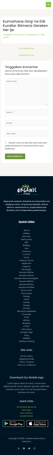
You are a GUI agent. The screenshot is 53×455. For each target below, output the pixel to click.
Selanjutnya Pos (26, 55)
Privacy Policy (26, 356)
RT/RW (26, 326)
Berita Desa (26, 239)
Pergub (26, 305)
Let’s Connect (26, 413)
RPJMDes (27, 323)
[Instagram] (34, 448)
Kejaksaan (26, 263)
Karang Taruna (26, 260)
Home (26, 257)
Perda (26, 299)
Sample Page (26, 332)
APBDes (26, 233)
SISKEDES (26, 338)
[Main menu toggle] (48, 4)
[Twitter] (29, 448)
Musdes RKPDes (26, 281)
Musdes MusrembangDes (26, 278)
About (26, 230)
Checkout (26, 251)
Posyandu (26, 314)
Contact (26, 254)
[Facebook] (24, 448)
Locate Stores (26, 416)
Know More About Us (26, 407)
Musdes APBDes (26, 272)
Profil (26, 317)
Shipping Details (26, 359)
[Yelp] (19, 448)
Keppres (26, 266)
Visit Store (26, 410)
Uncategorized (31, 34)
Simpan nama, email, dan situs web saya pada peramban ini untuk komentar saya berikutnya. (26, 145)
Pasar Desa (26, 293)
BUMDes (26, 245)
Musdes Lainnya (26, 275)
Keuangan (26, 269)
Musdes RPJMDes (26, 287)
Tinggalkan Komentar (13, 34)
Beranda (26, 236)
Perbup (26, 296)
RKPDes (26, 320)
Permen (26, 308)
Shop (26, 335)
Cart (26, 248)
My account (26, 290)
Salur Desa (26, 329)
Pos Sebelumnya (26, 48)
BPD (26, 242)
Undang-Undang (26, 341)
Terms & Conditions (26, 365)
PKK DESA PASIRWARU (26, 311)
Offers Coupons (26, 362)
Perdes (26, 302)
